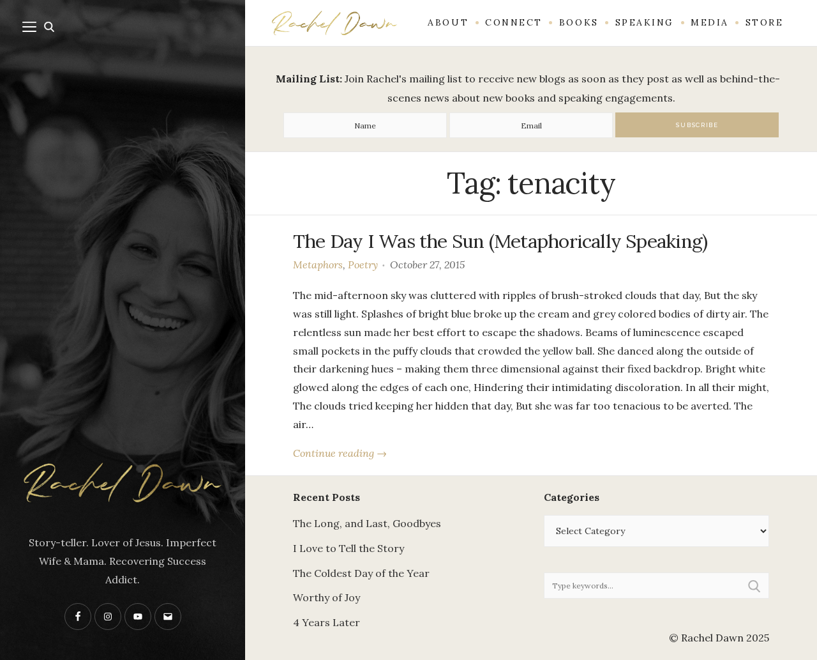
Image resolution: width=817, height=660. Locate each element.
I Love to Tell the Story (348, 548)
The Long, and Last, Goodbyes (367, 523)
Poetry (363, 264)
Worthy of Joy (326, 597)
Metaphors (318, 264)
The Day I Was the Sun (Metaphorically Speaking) (500, 241)
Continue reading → (340, 453)
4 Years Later (326, 622)
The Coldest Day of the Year (361, 573)
